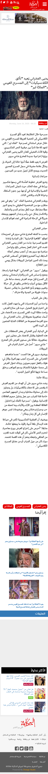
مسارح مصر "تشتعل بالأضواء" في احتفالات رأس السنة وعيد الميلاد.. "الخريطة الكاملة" (24, 574)
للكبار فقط (35, 739)
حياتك (43, 739)
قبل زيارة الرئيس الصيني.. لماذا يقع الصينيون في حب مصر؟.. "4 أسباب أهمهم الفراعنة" (19, 678)
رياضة (19, 739)
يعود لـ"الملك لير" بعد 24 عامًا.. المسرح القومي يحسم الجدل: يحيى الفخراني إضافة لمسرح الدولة (25, 605)
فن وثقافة (43, 123)
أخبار (40, 735)
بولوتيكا (21, 735)
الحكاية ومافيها (32, 735)
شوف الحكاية (41, 743)
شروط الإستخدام (15, 757)
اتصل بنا (34, 762)
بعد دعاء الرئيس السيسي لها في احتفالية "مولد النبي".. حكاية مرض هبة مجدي (18, 705)
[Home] (33, 5)
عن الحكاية (42, 757)
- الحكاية (41, 129)
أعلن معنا (42, 762)
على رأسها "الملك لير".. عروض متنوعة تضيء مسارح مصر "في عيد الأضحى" (24, 542)
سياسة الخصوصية (30, 757)
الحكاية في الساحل (9, 735)
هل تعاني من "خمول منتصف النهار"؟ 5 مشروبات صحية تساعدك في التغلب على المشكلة (18, 692)
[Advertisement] (24, 50)
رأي (44, 735)
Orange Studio (29, 770)
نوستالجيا (12, 739)
